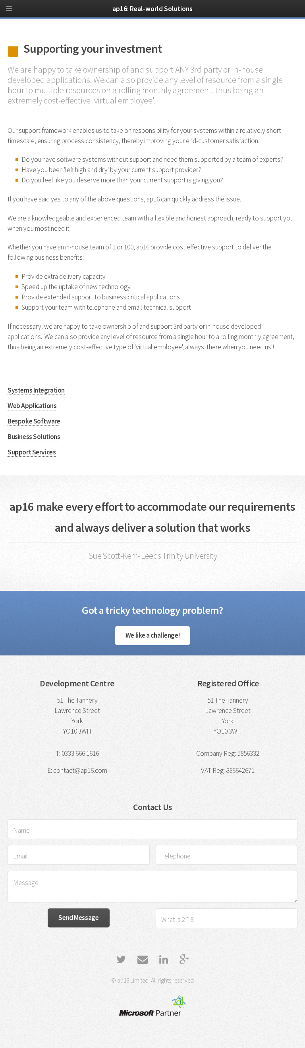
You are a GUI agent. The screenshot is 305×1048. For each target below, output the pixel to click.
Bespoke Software (34, 421)
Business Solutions (34, 436)
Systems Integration (36, 390)
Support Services (32, 452)
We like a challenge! (152, 635)
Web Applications (32, 405)
